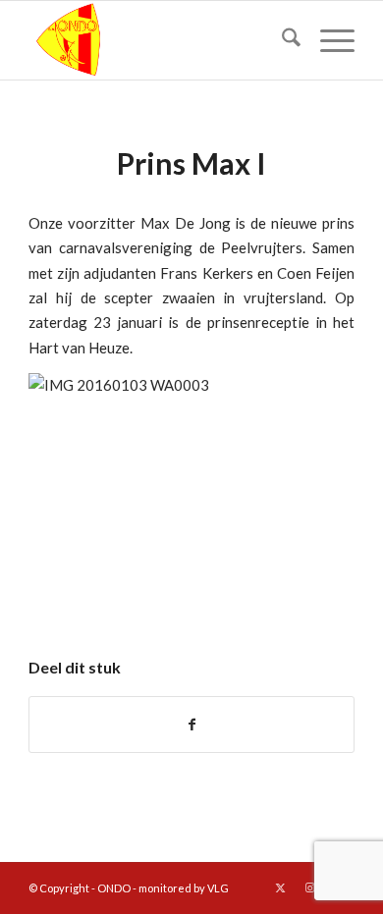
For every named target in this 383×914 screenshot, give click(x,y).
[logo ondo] (158, 40)
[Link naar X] (281, 887)
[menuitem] (281, 40)
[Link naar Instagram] (310, 887)
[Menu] (328, 40)
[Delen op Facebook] (191, 724)
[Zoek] (281, 40)
